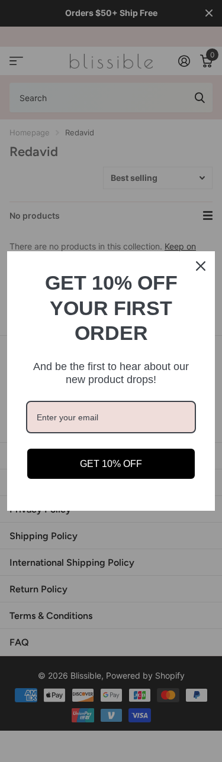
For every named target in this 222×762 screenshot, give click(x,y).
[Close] (200, 266)
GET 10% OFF (111, 464)
